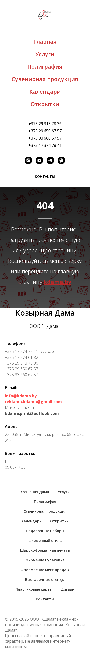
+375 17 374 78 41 (45, 145)
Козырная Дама (34, 491)
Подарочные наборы (45, 530)
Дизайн (67, 589)
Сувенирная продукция (45, 79)
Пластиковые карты (34, 589)
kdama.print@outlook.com (32, 413)
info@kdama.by (21, 396)
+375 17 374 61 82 (21, 357)
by (68, 281)
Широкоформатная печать (45, 550)
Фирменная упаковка (45, 560)
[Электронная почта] (39, 160)
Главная (45, 41)
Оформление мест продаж (45, 569)
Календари (45, 91)
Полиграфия (45, 66)
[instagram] (28, 160)
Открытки (45, 104)
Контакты (45, 599)
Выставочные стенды (45, 579)
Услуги (45, 54)
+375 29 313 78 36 (45, 123)
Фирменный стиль (45, 540)
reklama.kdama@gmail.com (33, 401)
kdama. (54, 281)
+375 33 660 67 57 (45, 138)
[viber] (61, 160)
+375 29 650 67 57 (45, 131)
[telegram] (50, 160)
